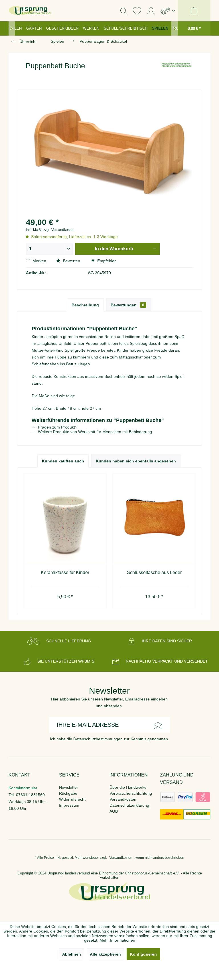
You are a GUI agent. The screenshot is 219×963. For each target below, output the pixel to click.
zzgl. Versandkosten (58, 230)
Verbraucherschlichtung (131, 793)
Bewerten (71, 261)
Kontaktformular (23, 788)
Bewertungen (127, 305)
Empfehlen (106, 261)
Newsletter (68, 787)
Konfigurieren (143, 954)
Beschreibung (85, 305)
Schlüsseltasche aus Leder (154, 572)
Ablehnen (71, 954)
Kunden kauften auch (63, 461)
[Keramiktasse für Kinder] (64, 518)
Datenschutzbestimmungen (98, 739)
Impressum (69, 805)
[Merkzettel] (137, 10)
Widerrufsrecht (72, 799)
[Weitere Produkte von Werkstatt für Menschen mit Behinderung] (176, 71)
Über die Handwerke (128, 787)
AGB (114, 811)
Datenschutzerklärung (129, 805)
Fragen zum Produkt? (57, 427)
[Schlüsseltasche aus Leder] (154, 518)
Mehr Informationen (117, 940)
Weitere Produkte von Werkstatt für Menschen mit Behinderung (94, 431)
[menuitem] (168, 10)
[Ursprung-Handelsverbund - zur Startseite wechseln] (30, 10)
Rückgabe (68, 793)
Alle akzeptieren (105, 954)
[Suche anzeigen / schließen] (123, 10)
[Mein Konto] (151, 10)
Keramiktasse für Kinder (65, 572)
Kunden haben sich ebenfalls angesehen (136, 461)
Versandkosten (123, 799)
